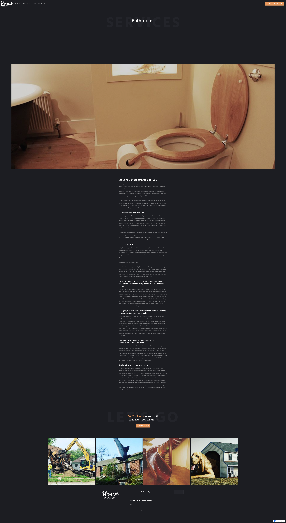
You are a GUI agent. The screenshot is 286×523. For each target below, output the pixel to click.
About (137, 492)
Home (137, 25)
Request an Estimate (143, 426)
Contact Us (179, 492)
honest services (145, 25)
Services (143, 492)
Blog (149, 492)
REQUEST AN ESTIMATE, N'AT (274, 4)
